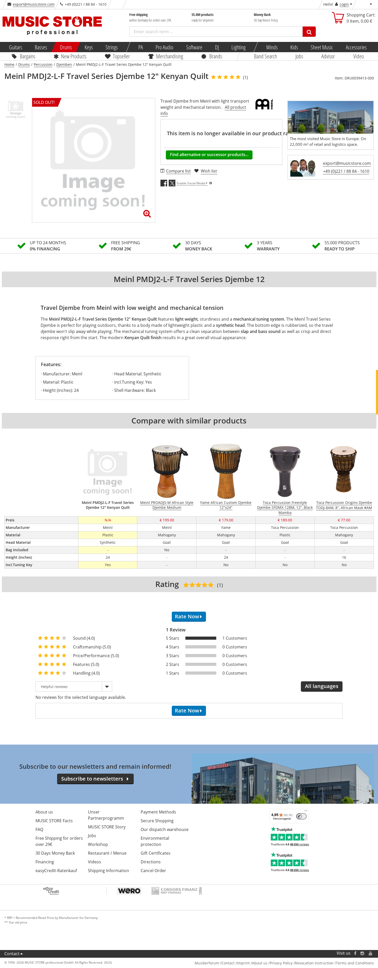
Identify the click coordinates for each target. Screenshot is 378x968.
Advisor (328, 56)
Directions (151, 862)
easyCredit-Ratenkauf (56, 870)
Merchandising (169, 56)
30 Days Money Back (55, 853)
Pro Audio (164, 47)
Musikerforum (207, 963)
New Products (73, 56)
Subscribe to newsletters (92, 778)
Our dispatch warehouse (164, 829)
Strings (111, 47)
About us (44, 812)
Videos (94, 862)
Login (344, 4)
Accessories (356, 47)
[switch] (301, 816)
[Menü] (306, 812)
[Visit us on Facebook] (355, 953)
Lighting (238, 47)
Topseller (121, 56)
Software (194, 47)
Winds (271, 47)
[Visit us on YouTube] (371, 953)
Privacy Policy (281, 963)
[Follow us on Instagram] (362, 953)
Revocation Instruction (314, 963)
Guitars (15, 47)
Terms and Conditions (355, 963)
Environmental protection (155, 841)
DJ (217, 47)
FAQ (39, 829)
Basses (41, 47)
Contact (12, 953)
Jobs (299, 56)
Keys (89, 47)
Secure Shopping (157, 821)
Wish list (209, 171)
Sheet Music (322, 47)
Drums (66, 47)
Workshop (98, 844)
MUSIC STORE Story (106, 827)
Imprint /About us (252, 963)
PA (140, 47)
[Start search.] (309, 31)
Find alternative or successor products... (209, 154)
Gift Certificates (155, 853)
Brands (215, 56)
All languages (321, 686)
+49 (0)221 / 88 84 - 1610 (346, 171)
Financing (44, 862)
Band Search (265, 56)
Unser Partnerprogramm (106, 815)
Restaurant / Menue (107, 853)
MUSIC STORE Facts (54, 821)
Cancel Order (153, 870)
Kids (294, 47)
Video (358, 56)
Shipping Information (108, 870)
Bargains (27, 56)
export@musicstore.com (34, 4)
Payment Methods (158, 812)
